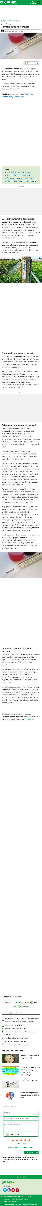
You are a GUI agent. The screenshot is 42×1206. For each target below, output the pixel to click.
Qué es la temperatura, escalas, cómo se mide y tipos (29, 1095)
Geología (28, 1002)
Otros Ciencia (19, 21)
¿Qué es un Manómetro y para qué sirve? (30, 1056)
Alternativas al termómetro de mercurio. (21, 181)
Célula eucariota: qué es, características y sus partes (21, 1018)
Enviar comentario (31, 1152)
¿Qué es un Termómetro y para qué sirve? (17, 95)
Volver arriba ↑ (21, 1177)
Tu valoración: (20, 1144)
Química (14, 1006)
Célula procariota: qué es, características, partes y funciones (20, 1033)
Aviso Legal (6, 1199)
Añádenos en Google (33, 63)
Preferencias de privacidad (10, 1201)
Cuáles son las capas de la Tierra (15, 1025)
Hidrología (7, 1002)
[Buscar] (39, 2)
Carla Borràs (9, 31)
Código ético (34, 1204)
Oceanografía (24, 1006)
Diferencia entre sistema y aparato (15, 1028)
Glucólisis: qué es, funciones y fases (16, 1038)
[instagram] (9, 1190)
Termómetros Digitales (29, 1081)
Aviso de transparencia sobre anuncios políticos (16, 1204)
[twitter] (5, 1190)
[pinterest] (17, 1190)
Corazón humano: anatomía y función (17, 1045)
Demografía (18, 1002)
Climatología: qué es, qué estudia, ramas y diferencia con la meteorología (30, 1071)
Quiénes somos (29, 1196)
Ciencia (12, 21)
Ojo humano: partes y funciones (15, 1041)
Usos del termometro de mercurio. (19, 172)
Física (35, 1002)
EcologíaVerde (5, 21)
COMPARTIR (33, 4)
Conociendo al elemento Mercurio (19, 175)
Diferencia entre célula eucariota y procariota (19, 1021)
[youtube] (13, 1190)
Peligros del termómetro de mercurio (20, 178)
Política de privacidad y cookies (19, 1199)
